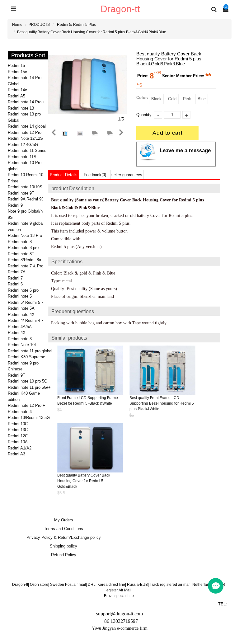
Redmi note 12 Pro (24, 132)
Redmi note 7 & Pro (25, 266)
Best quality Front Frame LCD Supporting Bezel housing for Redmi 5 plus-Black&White (161, 403)
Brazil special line (119, 596)
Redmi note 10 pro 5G (27, 381)
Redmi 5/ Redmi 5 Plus (76, 24)
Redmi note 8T (21, 253)
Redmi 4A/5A (20, 326)
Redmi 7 (15, 278)
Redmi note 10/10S (25, 187)
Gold (172, 98)
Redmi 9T (16, 375)
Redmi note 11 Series (27, 150)
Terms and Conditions (63, 529)
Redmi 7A (17, 272)
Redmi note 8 (20, 241)
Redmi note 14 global (27, 126)
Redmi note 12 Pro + (26, 405)
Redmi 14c (17, 89)
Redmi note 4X (21, 314)
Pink (187, 98)
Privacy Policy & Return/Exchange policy (63, 537)
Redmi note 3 (20, 338)
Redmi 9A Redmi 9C (26, 199)
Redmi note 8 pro (23, 247)
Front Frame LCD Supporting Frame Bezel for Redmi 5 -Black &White (87, 401)
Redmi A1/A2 (19, 448)
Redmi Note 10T (22, 344)
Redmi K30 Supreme (26, 357)
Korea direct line (111, 584)
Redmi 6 (15, 284)
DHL (92, 584)
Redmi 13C (18, 429)
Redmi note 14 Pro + (26, 102)
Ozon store (39, 584)
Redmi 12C (18, 436)
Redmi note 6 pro (23, 290)
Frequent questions (72, 311)
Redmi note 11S (22, 156)
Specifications (66, 261)
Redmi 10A (18, 442)
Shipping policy (63, 546)
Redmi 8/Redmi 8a (24, 259)
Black (156, 98)
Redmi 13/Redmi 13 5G (29, 417)
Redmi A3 (16, 454)
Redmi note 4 (20, 411)
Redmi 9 (15, 205)
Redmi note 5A (21, 308)
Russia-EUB (137, 584)
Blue (202, 98)
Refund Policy (63, 555)
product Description (72, 188)
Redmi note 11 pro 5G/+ (29, 387)
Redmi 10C (18, 423)
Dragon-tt (20, 584)
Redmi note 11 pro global (30, 351)
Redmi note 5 (20, 296)
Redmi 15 (16, 65)
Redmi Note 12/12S (25, 138)
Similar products (69, 338)
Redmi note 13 (21, 108)
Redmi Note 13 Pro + (27, 235)
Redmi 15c (17, 71)
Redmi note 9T (21, 193)
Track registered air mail (170, 584)
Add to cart (167, 133)
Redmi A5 (16, 96)
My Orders (63, 520)
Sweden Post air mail (68, 584)
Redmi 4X (17, 332)
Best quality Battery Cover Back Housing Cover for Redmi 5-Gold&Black (83, 481)
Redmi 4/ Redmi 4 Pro (28, 320)
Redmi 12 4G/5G (23, 144)
